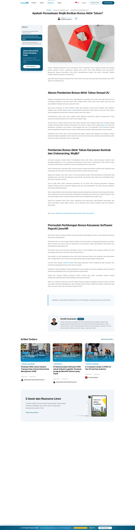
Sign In (84, 3)
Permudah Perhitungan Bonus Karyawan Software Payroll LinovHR (31, 43)
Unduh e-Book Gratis (32, 412)
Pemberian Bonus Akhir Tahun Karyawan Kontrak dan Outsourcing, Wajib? (31, 37)
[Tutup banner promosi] (114, 528)
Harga (59, 3)
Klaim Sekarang (30, 66)
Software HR (58, 364)
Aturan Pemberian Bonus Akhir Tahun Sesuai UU (30, 32)
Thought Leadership (28, 364)
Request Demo (95, 3)
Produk (34, 3)
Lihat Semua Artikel (107, 339)
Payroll (48, 10)
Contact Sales (108, 3)
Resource (51, 3)
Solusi (42, 3)
